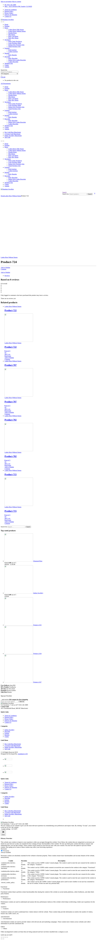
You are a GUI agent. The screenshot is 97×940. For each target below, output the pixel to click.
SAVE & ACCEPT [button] (6, 935)
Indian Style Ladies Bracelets (17, 60)
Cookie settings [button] (5, 829)
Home (6, 24)
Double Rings (12, 33)
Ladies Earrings (13, 51)
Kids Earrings (12, 50)
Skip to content (16, 1)
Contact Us (8, 16)
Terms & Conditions (11, 9)
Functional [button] (4, 887)
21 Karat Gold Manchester (12, 134)
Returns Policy (9, 11)
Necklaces (8, 40)
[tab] (50, 276)
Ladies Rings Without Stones (17, 31)
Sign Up (21, 701)
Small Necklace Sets (14, 46)
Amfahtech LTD (23, 754)
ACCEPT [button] (14, 829)
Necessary (6, 851)
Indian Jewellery (9, 730)
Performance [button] (4, 897)
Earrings (7, 48)
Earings (7, 733)
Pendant (7, 26)
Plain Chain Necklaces (15, 41)
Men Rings (11, 34)
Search (64, 192)
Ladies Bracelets (13, 62)
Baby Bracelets (12, 58)
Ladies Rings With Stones (16, 29)
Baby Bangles (12, 55)
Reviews (7, 275)
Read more (8, 356)
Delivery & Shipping (11, 15)
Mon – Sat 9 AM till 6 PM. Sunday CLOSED (18, 6)
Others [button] (3, 926)
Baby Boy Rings (13, 38)
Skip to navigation (6, 1)
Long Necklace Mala (14, 43)
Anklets (7, 67)
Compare (3, 269)
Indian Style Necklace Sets (16, 45)
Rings (6, 28)
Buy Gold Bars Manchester (13, 132)
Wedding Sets (9, 63)
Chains (7, 65)
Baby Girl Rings (13, 36)
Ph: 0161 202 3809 (10, 5)
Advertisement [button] (5, 917)
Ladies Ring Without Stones (12, 196)
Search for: (4, 70)
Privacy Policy (9, 13)
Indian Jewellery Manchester (13, 135)
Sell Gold (7, 137)
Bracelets (7, 56)
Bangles (7, 53)
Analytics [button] (3, 907)
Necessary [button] (4, 849)
